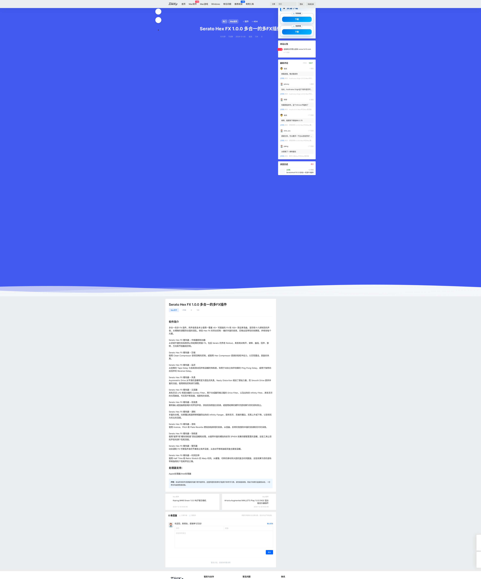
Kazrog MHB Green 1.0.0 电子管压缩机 (189, 500)
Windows (215, 4)
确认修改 (270, 524)
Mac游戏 (204, 4)
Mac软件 (193, 3)
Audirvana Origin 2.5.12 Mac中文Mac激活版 (304, 78)
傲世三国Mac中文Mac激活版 (299, 156)
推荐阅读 (238, 3)
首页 (184, 4)
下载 (297, 19)
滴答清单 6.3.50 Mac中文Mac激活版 (301, 125)
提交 (269, 552)
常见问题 (227, 4)
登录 (301, 4)
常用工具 (250, 4)
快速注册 (311, 4)
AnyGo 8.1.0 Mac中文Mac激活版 (300, 109)
